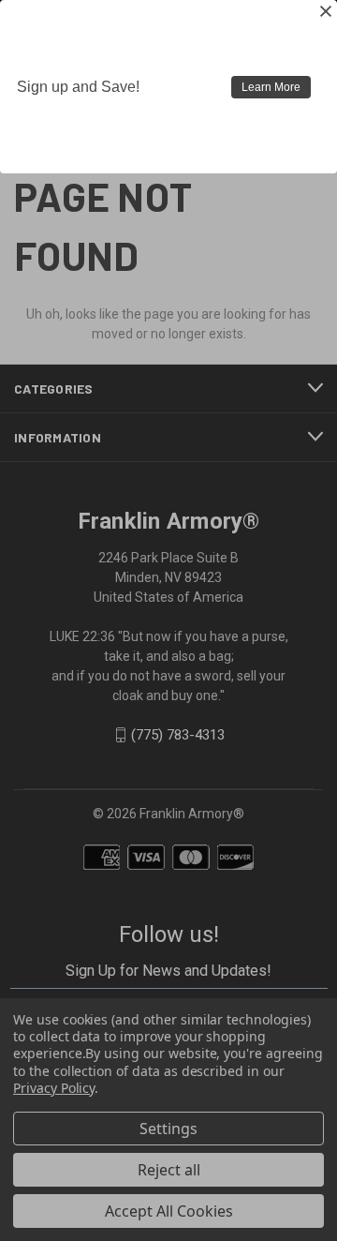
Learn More (271, 87)
